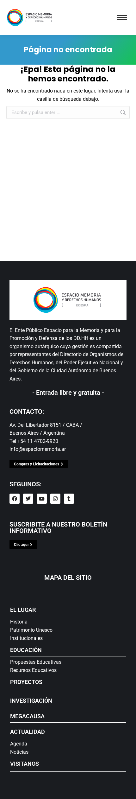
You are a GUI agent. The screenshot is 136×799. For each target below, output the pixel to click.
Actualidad (27, 731)
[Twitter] (28, 499)
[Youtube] (42, 499)
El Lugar (23, 609)
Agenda (18, 744)
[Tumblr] (69, 499)
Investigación (31, 700)
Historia (19, 622)
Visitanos (24, 763)
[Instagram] (55, 499)
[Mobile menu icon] (122, 17)
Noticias (19, 752)
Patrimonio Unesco (31, 630)
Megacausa (27, 716)
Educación (26, 650)
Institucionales (26, 638)
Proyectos (26, 682)
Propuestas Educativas (35, 662)
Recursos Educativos (33, 670)
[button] (18, 7)
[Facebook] (14, 499)
